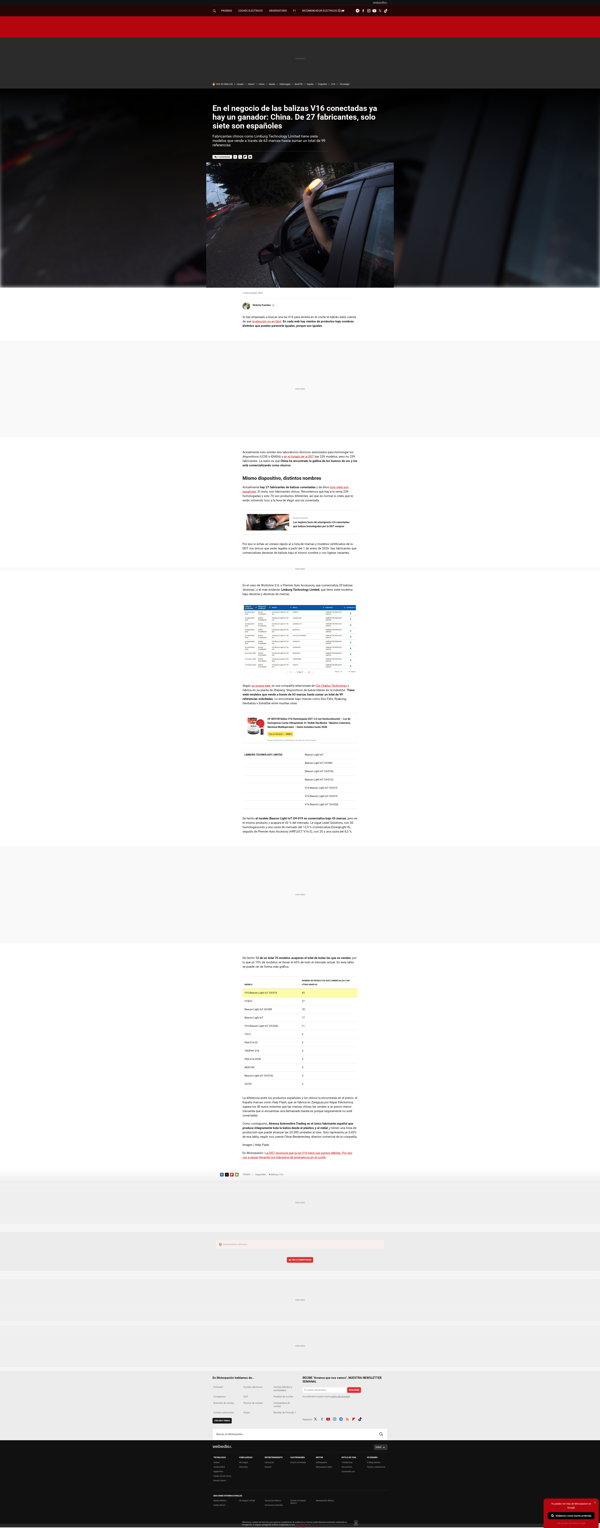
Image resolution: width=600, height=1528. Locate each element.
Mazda (272, 84)
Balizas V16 (277, 1174)
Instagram (369, 11)
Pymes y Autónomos (376, 1467)
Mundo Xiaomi (219, 1480)
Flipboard (245, 157)
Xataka (216, 1462)
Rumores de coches (223, 1403)
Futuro (246, 1412)
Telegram (357, 11)
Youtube (374, 11)
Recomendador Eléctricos (320, 10)
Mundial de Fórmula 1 (284, 1412)
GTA (333, 84)
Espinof (268, 1467)
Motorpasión (321, 1462)
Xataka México (220, 1500)
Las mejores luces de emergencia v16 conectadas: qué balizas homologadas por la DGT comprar (321, 524)
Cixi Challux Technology (331, 686)
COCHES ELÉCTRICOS (250, 10)
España (310, 84)
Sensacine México (273, 1500)
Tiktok (386, 11)
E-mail (250, 157)
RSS (347, 1418)
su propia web (261, 686)
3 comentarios (223, 157)
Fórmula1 (218, 1387)
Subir (378, 1447)
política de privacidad (340, 1396)
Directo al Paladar (298, 1462)
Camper (240, 84)
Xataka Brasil (219, 1505)
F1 (294, 10)
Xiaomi (251, 84)
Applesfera (218, 1471)
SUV (245, 1396)
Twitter (380, 11)
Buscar (381, 1434)
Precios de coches (253, 1403)
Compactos (219, 1396)
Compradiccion (348, 1471)
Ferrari (261, 84)
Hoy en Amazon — (280, 734)
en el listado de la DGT (299, 456)
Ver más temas (222, 1420)
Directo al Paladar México (298, 1501)
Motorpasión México (325, 1500)
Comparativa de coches (281, 1405)
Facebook (363, 11)
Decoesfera (347, 1467)
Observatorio (278, 10)
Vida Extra (243, 1467)
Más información (303, 1524)
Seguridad (260, 1174)
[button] (263, 305)
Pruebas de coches (283, 1396)
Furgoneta (322, 84)
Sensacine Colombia (274, 1505)
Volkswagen (284, 84)
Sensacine (269, 1462)
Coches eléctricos (252, 1387)
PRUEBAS (226, 10)
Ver (301, 1260)
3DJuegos (243, 1462)
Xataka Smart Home (222, 1476)
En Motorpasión (300, 518)
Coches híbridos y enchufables (282, 1389)
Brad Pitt (298, 84)
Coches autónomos (223, 1412)
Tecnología (344, 84)
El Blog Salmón (373, 1462)
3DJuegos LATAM (247, 1500)
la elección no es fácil (266, 321)
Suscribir (354, 1390)
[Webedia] (380, 2)
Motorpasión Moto (324, 1467)
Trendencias (347, 1462)
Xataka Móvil (219, 1467)
